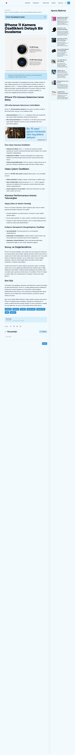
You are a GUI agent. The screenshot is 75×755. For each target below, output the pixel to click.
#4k (7, 312)
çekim (23, 149)
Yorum (44, 343)
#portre (13, 312)
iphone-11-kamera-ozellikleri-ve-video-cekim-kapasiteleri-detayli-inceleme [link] (23, 12)
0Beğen (44, 331)
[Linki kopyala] (20, 326)
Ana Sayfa (7, 10)
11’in (16, 86)
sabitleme (32, 182)
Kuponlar (60, 3)
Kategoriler (36, 3)
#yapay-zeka (40, 309)
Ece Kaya (8, 319)
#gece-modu (31, 309)
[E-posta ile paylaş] (17, 326)
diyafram (23, 115)
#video (23, 309)
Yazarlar (53, 3)
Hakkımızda (46, 3)
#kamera (8, 309)
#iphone (15, 309)
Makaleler (27, 3)
